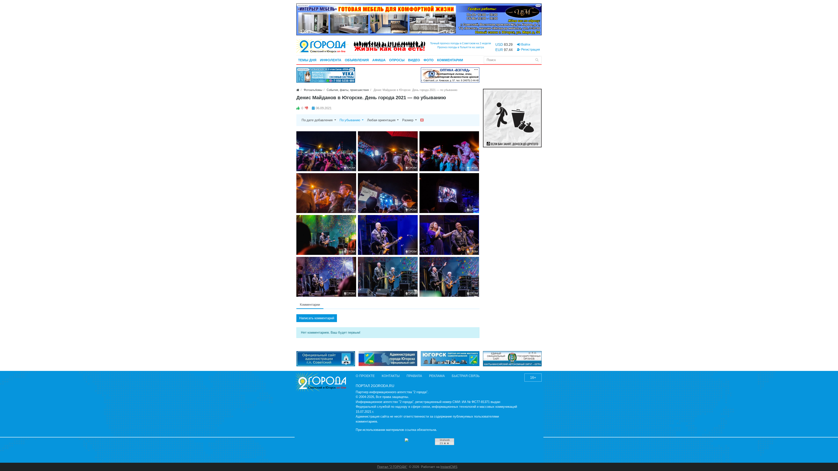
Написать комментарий (316, 318)
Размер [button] (408, 120)
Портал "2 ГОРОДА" (392, 467)
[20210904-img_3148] (326, 193)
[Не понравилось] (306, 108)
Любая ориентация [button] (381, 120)
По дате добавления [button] (317, 120)
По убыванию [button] (350, 120)
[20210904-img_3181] (326, 151)
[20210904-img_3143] (388, 193)
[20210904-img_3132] (388, 235)
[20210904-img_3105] (326, 235)
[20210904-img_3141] (449, 151)
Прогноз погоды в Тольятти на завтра (460, 47)
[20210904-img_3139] (449, 193)
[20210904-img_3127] (449, 235)
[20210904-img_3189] (388, 151)
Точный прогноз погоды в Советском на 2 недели (460, 43)
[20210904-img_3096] (388, 277)
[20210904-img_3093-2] (326, 277)
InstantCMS (448, 467)
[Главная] (297, 90)
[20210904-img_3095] (449, 277)
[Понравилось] (298, 108)
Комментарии (310, 304)
